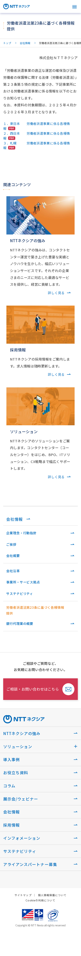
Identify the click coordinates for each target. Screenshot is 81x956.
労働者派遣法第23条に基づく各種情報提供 (35, 610)
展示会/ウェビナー (20, 799)
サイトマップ (23, 895)
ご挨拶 (11, 544)
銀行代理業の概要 (19, 623)
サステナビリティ (19, 593)
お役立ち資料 (15, 772)
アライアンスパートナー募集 (30, 864)
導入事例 (11, 759)
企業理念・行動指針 (21, 533)
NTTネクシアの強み (21, 733)
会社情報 (25, 43)
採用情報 (11, 825)
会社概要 (13, 555)
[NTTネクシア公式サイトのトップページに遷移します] (16, 7)
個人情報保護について (52, 895)
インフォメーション (21, 838)
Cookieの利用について (40, 900)
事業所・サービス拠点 (23, 582)
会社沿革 (13, 570)
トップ (7, 43)
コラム (9, 785)
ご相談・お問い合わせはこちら (32, 689)
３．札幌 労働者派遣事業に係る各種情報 (36, 145)
